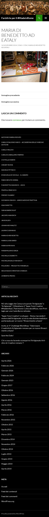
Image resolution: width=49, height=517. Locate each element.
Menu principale (45, 18)
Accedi (4, 486)
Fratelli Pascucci (8, 190)
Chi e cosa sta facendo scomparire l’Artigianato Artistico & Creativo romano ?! (23, 341)
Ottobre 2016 (7, 390)
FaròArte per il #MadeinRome (17, 17)
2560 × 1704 (22, 45)
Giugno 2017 (6, 385)
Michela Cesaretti (9, 256)
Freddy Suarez (7, 195)
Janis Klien (6, 220)
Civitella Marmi (8, 160)
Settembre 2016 (8, 395)
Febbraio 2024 (7, 375)
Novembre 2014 (8, 444)
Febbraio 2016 (7, 415)
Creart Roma (7, 165)
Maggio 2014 (6, 464)
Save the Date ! (7, 335)
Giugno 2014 (6, 459)
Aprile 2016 (6, 405)
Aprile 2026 (6, 361)
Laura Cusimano (8, 230)
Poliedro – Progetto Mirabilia (14, 266)
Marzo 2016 (6, 410)
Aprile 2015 (6, 429)
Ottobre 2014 (7, 449)
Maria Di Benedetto (10, 235)
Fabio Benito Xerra (9, 180)
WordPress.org (7, 501)
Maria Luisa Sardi (8, 240)
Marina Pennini (8, 246)
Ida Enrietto (6, 205)
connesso (17, 120)
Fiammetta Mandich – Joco (13, 185)
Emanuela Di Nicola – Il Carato (14, 175)
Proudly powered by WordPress (12, 514)
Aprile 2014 (6, 469)
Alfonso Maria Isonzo (11, 137)
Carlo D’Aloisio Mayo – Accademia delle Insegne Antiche (22, 143)
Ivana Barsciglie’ (8, 210)
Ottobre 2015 (7, 424)
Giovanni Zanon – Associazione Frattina (19, 200)
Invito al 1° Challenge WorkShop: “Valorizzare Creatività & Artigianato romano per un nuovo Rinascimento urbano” (24, 328)
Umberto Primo (8, 276)
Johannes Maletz (8, 225)
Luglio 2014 (6, 454)
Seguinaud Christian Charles (14, 271)
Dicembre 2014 (8, 439)
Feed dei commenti (9, 496)
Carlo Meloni (7, 150)
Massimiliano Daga (9, 251)
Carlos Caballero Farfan (12, 155)
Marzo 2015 (6, 434)
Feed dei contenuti (9, 491)
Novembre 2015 (8, 419)
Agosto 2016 (6, 400)
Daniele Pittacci (8, 170)
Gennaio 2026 (7, 370)
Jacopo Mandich (8, 215)
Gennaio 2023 (7, 380)
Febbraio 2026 (7, 365)
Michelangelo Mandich (11, 261)
